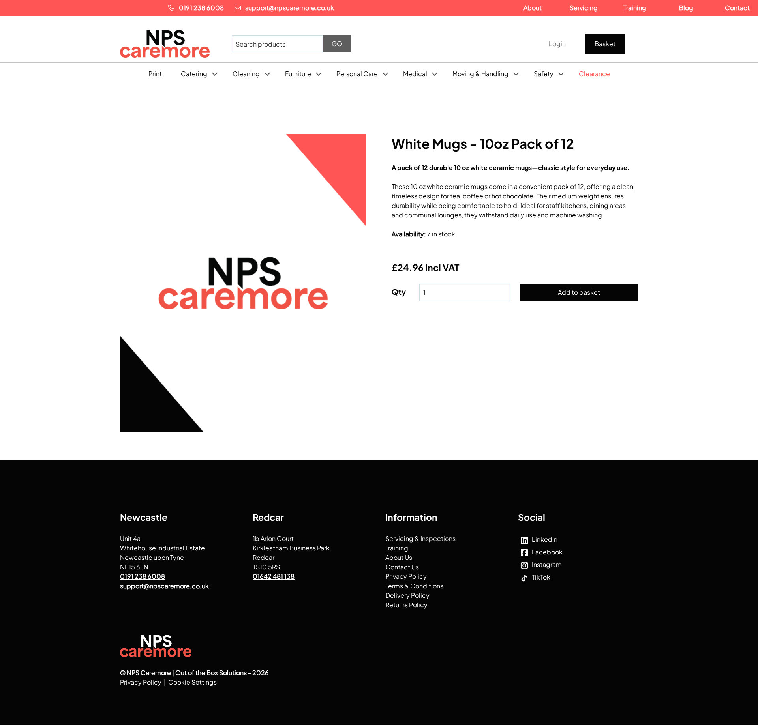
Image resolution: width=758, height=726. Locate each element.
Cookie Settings (192, 681)
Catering (194, 73)
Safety (543, 73)
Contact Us (402, 566)
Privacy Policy (406, 576)
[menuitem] (606, 44)
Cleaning (246, 73)
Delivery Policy (407, 595)
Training (396, 547)
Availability (409, 234)
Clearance (594, 73)
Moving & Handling (480, 73)
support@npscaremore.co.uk (289, 8)
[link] (174, 44)
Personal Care (357, 73)
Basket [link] (605, 43)
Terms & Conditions (414, 585)
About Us (398, 557)
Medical (415, 73)
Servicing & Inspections (420, 538)
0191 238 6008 (201, 8)
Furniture (298, 73)
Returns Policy (406, 604)
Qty (399, 291)
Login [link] (557, 43)
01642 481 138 (274, 576)
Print (155, 73)
